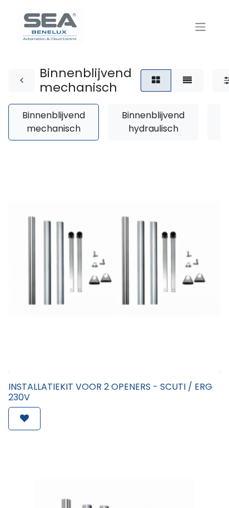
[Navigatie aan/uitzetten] (200, 26)
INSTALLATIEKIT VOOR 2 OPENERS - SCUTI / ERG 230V (110, 392)
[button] (24, 418)
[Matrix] (156, 80)
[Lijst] (187, 80)
